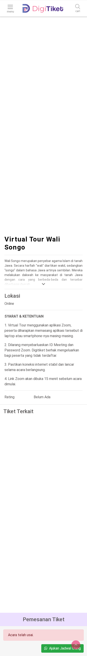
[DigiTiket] (43, 8)
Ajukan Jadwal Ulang (65, 648)
